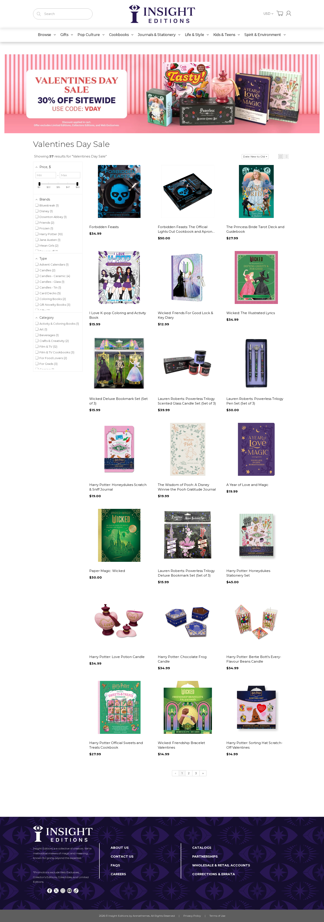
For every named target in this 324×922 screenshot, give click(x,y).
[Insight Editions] (162, 14)
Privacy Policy (192, 915)
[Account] (288, 13)
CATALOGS (201, 848)
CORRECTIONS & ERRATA (213, 874)
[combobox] (62, 14)
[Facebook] (49, 890)
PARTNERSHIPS (205, 856)
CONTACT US (122, 856)
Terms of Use (217, 915)
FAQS (115, 865)
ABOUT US (120, 848)
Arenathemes (141, 915)
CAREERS (118, 874)
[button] (280, 156)
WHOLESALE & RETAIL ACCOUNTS (221, 865)
